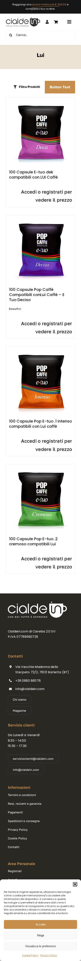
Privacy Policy (48, 955)
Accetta (40, 924)
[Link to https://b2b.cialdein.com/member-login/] (47, 22)
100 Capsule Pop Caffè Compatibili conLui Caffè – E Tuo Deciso (36, 295)
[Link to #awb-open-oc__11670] (56, 22)
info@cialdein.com (29, 689)
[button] (75, 884)
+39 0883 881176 (28, 680)
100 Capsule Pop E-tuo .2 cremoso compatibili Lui (33, 541)
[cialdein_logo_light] (37, 603)
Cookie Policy (30, 955)
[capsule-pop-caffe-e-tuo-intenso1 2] (40, 348)
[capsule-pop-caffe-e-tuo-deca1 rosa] (40, 99)
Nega (40, 935)
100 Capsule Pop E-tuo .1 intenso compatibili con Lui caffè (40, 423)
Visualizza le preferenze (40, 946)
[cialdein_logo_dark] (23, 19)
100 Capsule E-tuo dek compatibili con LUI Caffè (33, 174)
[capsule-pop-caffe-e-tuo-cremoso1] (40, 466)
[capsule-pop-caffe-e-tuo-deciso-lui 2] (40, 216)
